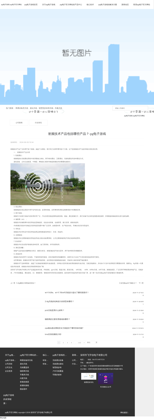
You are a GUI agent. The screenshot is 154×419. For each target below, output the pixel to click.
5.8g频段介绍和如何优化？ (26, 283)
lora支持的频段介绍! (53, 334)
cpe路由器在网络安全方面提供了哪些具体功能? (64, 328)
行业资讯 (38, 123)
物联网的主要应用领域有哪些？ (57, 319)
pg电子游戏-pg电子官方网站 (11, 4)
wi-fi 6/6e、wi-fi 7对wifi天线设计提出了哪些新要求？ (67, 292)
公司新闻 (19, 123)
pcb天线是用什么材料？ (54, 310)
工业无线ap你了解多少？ (128, 283)
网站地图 (3, 418)
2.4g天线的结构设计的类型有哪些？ (59, 301)
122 (79, 343)
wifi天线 (78, 270)
